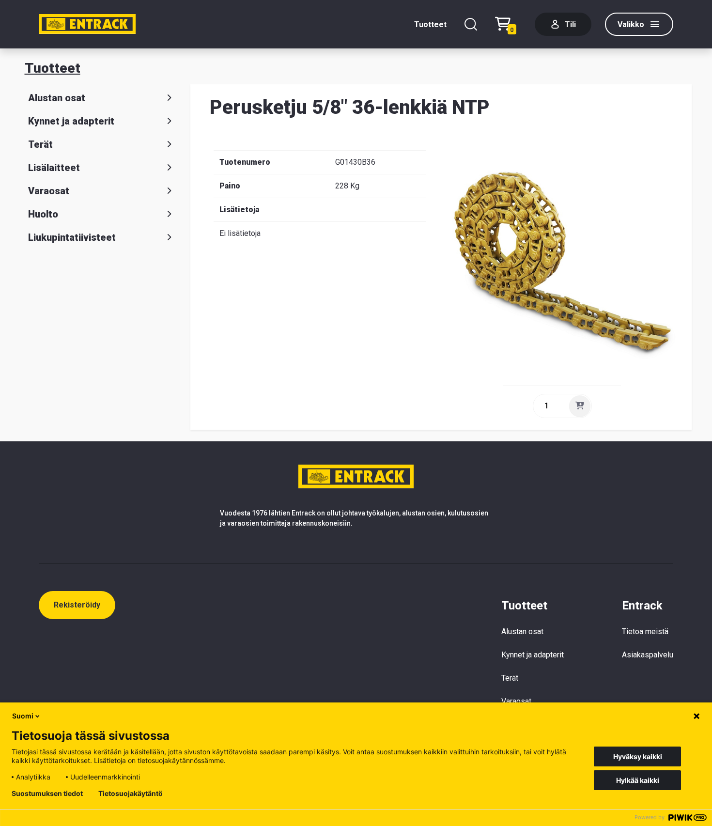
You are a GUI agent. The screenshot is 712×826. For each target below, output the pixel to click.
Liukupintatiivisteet (72, 237)
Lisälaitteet (54, 167)
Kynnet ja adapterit (71, 121)
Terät (40, 144)
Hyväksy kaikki (637, 756)
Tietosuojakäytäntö (130, 793)
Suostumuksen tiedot (47, 793)
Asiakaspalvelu (647, 654)
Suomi (22, 716)
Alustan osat (56, 98)
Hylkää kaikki (637, 780)
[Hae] (470, 24)
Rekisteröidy (77, 604)
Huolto (43, 214)
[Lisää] (579, 406)
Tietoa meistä (645, 631)
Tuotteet (430, 24)
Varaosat (48, 191)
